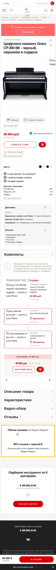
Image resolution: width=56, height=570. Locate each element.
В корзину (36, 559)
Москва (6, 3)
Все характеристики (12, 198)
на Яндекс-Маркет (38, 430)
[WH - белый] (44, 166)
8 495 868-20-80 (28, 485)
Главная (4, 17)
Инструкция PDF (11, 126)
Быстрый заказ (23, 369)
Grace (44, 17)
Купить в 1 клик (20, 145)
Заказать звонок (42, 3)
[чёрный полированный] (47, 166)
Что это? (38, 567)
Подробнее (28, 32)
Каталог (14, 17)
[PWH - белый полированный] (51, 166)
